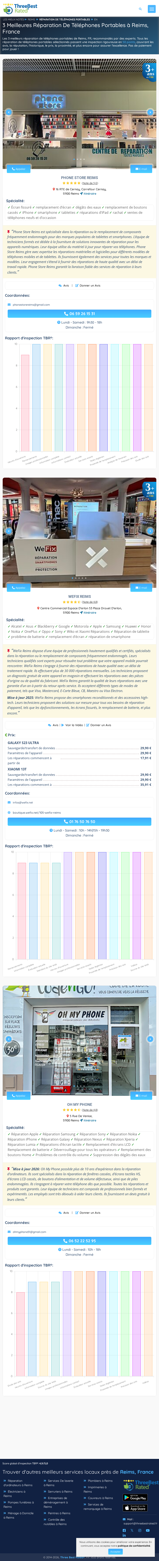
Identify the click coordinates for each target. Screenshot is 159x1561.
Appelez (20, 169)
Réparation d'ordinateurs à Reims (18, 1483)
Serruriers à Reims (59, 1491)
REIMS (31, 19)
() (90, 183)
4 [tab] (84, 159)
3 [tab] (80, 159)
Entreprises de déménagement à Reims (56, 1502)
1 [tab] (74, 159)
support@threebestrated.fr (140, 1523)
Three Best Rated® (72, 1557)
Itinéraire (89, 193)
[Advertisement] (79, 1429)
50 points (129, 42)
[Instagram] (139, 1530)
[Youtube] (148, 1530)
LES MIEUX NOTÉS (13, 19)
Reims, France (137, 1472)
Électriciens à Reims (14, 1494)
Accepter (115, 1551)
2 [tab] (77, 159)
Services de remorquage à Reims (98, 1507)
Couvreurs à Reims (100, 1498)
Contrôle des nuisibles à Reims (55, 1522)
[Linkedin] (124, 1535)
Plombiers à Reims (100, 1481)
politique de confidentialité (134, 1545)
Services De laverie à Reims (58, 1483)
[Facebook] (124, 1530)
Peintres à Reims (58, 1513)
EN (96, 19)
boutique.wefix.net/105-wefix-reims (37, 812)
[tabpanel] (79, 114)
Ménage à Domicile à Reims (19, 1515)
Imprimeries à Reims (95, 1489)
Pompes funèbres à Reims (19, 1504)
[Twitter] (132, 1530)
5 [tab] (85, 578)
